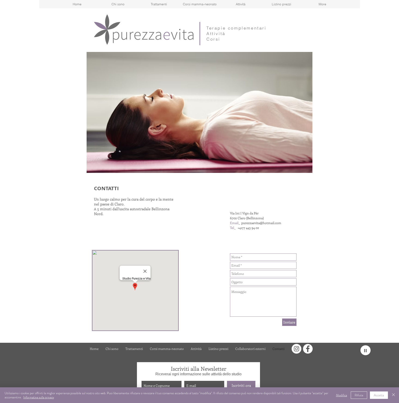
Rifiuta (359, 395)
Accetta (379, 395)
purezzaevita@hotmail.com (261, 223)
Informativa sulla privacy (38, 397)
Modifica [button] (341, 395)
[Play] (365, 350)
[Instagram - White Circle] (296, 349)
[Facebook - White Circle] (308, 349)
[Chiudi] (393, 395)
